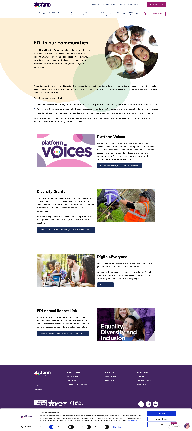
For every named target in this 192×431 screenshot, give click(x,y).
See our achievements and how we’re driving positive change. (63, 333)
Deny (162, 424)
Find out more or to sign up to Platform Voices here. (119, 166)
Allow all (162, 413)
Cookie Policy (132, 420)
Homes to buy (110, 380)
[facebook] (141, 404)
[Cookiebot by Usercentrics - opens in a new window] (26, 427)
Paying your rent (72, 376)
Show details (117, 427)
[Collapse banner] (169, 425)
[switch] (71, 427)
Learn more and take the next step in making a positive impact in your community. (66, 230)
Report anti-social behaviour (76, 385)
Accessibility (157, 14)
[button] (187, 426)
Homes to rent (110, 376)
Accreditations (142, 385)
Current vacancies (144, 380)
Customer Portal (156, 4)
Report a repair (71, 380)
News (136, 5)
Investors (140, 376)
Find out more (105, 285)
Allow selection (161, 419)
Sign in (36, 385)
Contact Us (38, 389)
